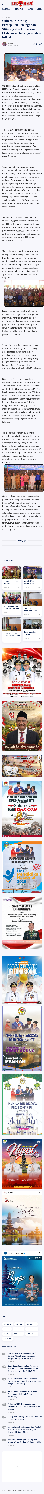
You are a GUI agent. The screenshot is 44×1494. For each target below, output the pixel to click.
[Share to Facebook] (34, 44)
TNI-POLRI (7, 1339)
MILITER (6, 1329)
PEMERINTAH (18, 9)
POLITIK (30, 9)
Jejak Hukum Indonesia (15, 1491)
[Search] (40, 4)
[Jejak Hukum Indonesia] (22, 4)
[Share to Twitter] (37, 44)
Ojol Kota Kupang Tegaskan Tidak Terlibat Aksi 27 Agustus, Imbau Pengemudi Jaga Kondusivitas (22, 1356)
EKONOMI (7, 1324)
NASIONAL (6, 9)
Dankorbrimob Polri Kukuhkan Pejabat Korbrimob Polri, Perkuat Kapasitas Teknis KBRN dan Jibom (24, 1429)
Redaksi (10, 43)
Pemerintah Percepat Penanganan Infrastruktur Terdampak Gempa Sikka (24, 1440)
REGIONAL (18, 1334)
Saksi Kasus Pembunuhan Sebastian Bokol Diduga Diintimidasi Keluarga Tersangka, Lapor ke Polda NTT (23, 1369)
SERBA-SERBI (31, 1334)
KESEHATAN (31, 1324)
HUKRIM (39, 9)
